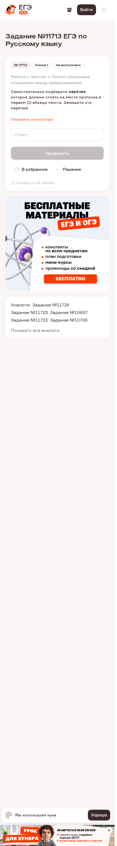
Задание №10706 (69, 320)
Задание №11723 (29, 320)
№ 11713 (20, 65)
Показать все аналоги (35, 330)
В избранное (35, 169)
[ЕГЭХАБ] (18, 9)
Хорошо (99, 815)
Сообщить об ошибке (35, 183)
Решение (72, 169)
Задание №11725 (29, 312)
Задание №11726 (50, 304)
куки (51, 815)
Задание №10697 (69, 312)
